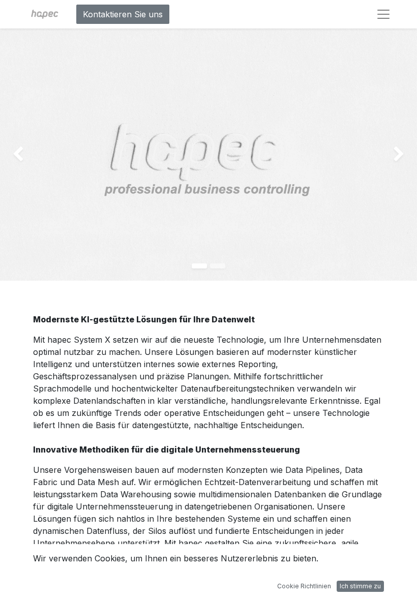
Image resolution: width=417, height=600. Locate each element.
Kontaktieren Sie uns (123, 14)
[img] (17, 154)
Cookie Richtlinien (304, 586)
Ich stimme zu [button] (360, 586)
